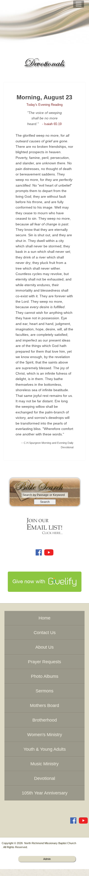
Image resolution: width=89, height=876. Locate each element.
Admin (47, 858)
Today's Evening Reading (44, 105)
